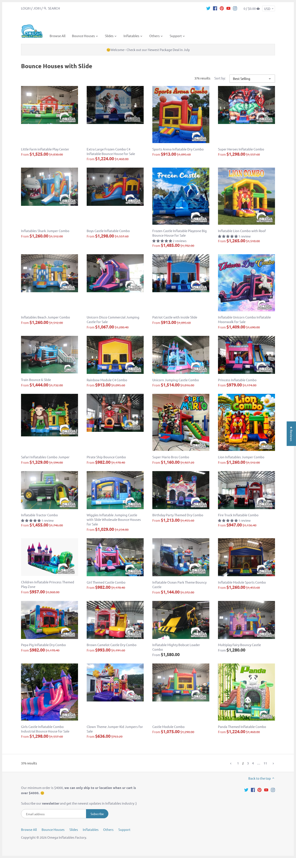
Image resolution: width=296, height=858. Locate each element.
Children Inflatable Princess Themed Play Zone (47, 584)
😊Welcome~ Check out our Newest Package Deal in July (148, 50)
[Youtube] (228, 8)
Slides (73, 829)
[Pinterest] (222, 8)
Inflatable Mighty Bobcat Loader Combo (176, 647)
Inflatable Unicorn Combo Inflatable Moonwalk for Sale (244, 319)
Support (124, 829)
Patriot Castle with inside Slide (174, 317)
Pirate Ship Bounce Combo (106, 457)
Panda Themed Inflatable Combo (242, 726)
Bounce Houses (53, 829)
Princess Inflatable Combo (237, 380)
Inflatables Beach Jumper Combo (45, 317)
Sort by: (220, 78)
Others (108, 829)
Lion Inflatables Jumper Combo (241, 457)
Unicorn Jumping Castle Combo (175, 380)
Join (37, 8)
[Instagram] (235, 8)
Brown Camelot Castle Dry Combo (112, 645)
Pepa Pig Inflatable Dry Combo (43, 645)
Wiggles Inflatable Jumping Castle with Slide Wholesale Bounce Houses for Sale (114, 519)
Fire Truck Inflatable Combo (238, 515)
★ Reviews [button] (291, 433)
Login (26, 8)
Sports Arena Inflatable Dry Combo (178, 149)
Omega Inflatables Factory (66, 837)
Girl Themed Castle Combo (106, 582)
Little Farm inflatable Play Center (45, 149)
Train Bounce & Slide (36, 380)
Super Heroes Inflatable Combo (241, 149)
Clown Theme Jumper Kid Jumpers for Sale (115, 728)
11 (265, 763)
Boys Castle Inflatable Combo (108, 231)
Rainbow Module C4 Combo (107, 380)
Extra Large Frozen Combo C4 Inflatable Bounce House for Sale (111, 151)
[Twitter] (208, 8)
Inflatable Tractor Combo (39, 515)
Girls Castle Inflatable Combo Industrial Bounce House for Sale (45, 728)
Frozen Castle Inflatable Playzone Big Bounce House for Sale (179, 233)
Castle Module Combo (168, 726)
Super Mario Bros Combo (170, 457)
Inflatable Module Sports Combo (242, 582)
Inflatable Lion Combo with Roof (242, 231)
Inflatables (91, 829)
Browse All (29, 829)
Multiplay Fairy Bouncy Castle (239, 645)
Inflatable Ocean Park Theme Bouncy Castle (179, 584)
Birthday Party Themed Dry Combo (177, 515)
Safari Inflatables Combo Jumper (45, 457)
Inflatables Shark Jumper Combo (45, 231)
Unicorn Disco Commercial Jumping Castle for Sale (113, 319)
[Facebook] (215, 8)
